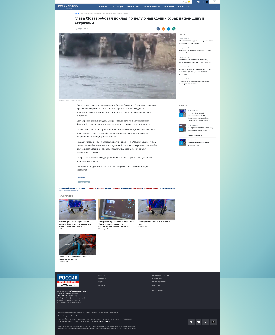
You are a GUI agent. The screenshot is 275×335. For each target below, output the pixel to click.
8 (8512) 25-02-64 (75, 291)
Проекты (101, 285)
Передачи (102, 279)
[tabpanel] (116, 181)
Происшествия (84, 182)
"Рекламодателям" (104, 321)
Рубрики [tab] (81, 177)
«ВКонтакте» (136, 188)
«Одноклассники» (151, 188)
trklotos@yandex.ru (63, 298)
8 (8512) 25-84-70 (64, 293)
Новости (103, 6)
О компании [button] (133, 6)
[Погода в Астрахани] (186, 1)
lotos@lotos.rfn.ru (63, 296)
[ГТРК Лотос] (68, 7)
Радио (120, 6)
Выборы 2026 (184, 6)
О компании (157, 279)
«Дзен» (101, 188)
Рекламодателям (151, 6)
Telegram (116, 188)
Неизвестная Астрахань (161, 276)
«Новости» (92, 188)
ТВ (112, 6)
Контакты (169, 6)
